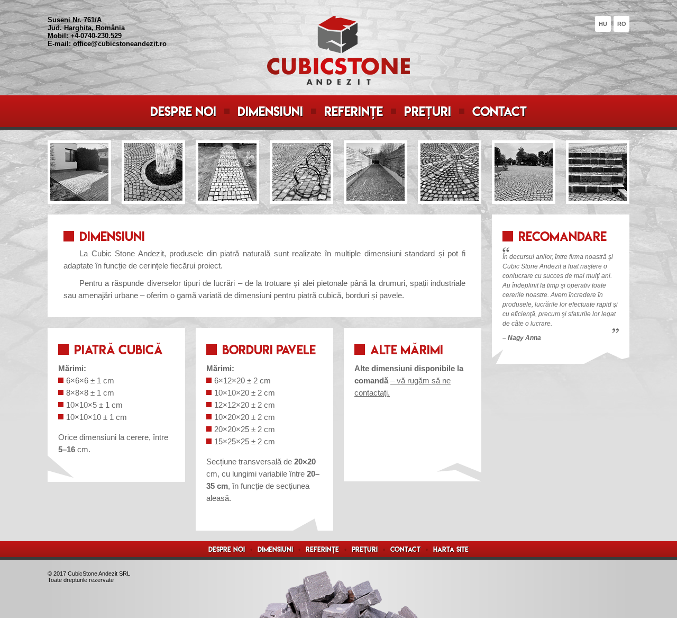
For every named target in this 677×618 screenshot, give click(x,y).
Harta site (451, 549)
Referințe (353, 111)
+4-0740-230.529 (96, 36)
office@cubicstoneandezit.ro (120, 44)
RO (621, 24)
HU (603, 24)
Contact (499, 111)
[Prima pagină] (338, 81)
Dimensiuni (270, 111)
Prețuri (427, 111)
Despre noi (183, 111)
